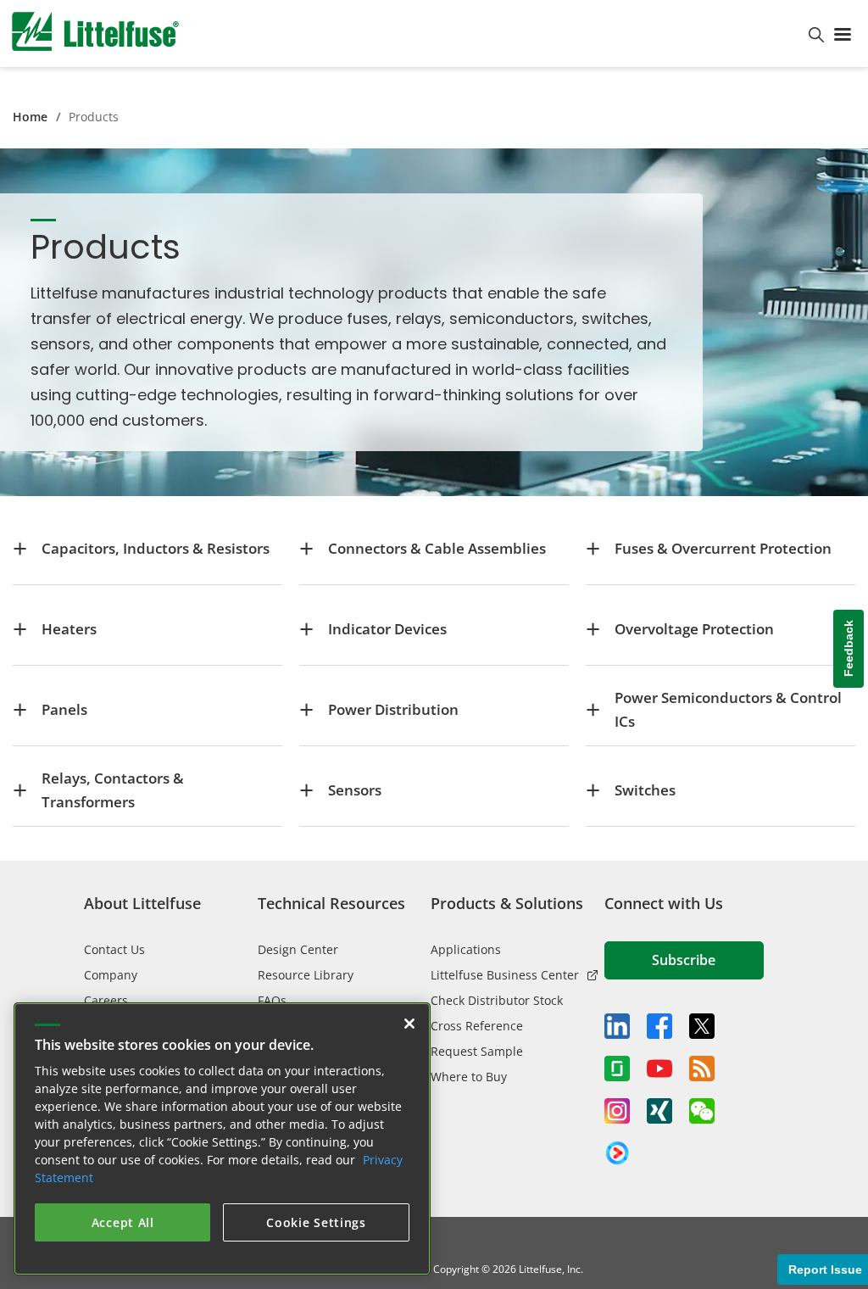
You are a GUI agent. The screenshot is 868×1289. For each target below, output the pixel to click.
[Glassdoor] (617, 1068)
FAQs (272, 1000)
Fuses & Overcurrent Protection (723, 548)
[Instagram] (617, 1111)
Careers (106, 1000)
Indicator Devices (387, 629)
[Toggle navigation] (846, 33)
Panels (64, 709)
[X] (702, 1026)
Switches (645, 790)
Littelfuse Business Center (505, 975)
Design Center (298, 949)
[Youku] (617, 1153)
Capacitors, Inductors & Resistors (156, 548)
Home (30, 117)
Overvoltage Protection (694, 629)
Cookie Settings (316, 1222)
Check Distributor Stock (497, 1000)
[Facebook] (659, 1026)
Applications (466, 949)
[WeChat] (702, 1111)
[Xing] (659, 1111)
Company (110, 975)
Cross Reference (477, 1026)
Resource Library (305, 975)
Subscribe (683, 960)
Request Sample (477, 1051)
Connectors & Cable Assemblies (437, 548)
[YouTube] (659, 1068)
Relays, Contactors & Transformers (113, 790)
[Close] (409, 1023)
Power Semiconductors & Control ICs (728, 709)
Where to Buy (469, 1077)
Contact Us (114, 949)
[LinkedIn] (617, 1026)
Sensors (354, 790)
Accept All (123, 1222)
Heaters (69, 629)
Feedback (848, 649)
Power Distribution (393, 709)
